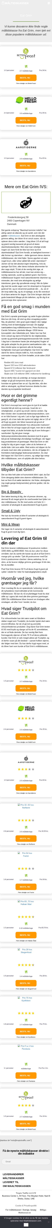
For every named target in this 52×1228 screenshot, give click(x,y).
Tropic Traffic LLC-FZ (26, 1193)
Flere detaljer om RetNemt (26, 844)
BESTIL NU (25, 78)
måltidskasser (14, 236)
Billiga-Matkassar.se (32, 1211)
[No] (48, 1222)
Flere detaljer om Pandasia (26, 1081)
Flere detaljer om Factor (26, 892)
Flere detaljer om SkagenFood (26, 989)
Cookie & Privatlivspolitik (26, 1206)
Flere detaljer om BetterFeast (26, 83)
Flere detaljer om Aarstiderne (26, 171)
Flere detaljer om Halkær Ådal (26, 941)
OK (26, 1225)
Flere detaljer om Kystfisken (26, 1037)
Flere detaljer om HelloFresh (26, 126)
